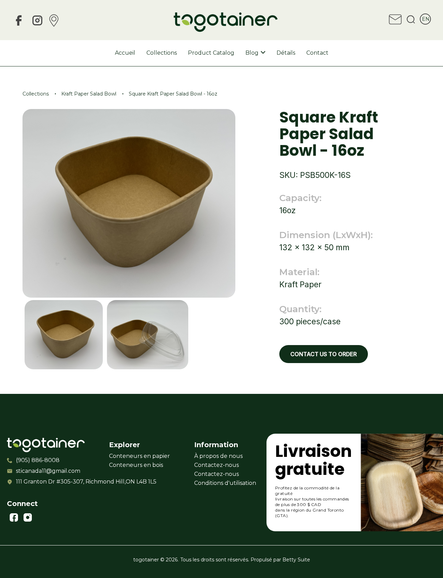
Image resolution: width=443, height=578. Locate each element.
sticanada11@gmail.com (48, 471)
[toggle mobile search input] (410, 20)
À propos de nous (218, 456)
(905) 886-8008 (38, 460)
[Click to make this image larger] (63, 335)
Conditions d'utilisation (225, 483)
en (426, 19)
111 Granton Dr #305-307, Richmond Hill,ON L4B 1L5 (53, 481)
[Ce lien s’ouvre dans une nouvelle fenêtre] (18, 21)
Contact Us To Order (323, 354)
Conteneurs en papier (139, 456)
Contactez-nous (216, 465)
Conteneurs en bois (136, 465)
